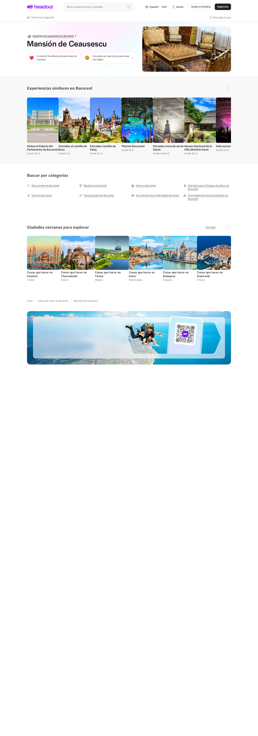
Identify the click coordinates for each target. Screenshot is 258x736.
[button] (40, 17)
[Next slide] (228, 88)
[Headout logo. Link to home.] (40, 7)
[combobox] (98, 7)
